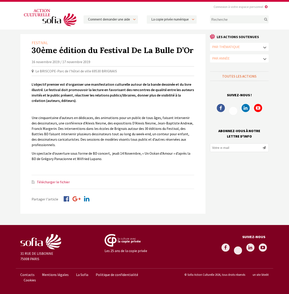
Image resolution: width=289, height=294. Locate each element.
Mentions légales (55, 274)
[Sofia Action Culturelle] (49, 27)
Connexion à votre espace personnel (238, 7)
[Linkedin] (86, 199)
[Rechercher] (263, 19)
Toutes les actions (239, 76)
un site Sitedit (261, 274)
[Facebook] (66, 199)
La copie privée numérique (170, 19)
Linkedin (246, 108)
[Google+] (76, 199)
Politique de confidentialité (117, 274)
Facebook (221, 108)
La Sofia (82, 274)
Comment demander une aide (109, 19)
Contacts (27, 274)
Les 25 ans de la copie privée (126, 250)
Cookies (30, 280)
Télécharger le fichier (53, 182)
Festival (40, 42)
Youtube (258, 108)
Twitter (233, 111)
